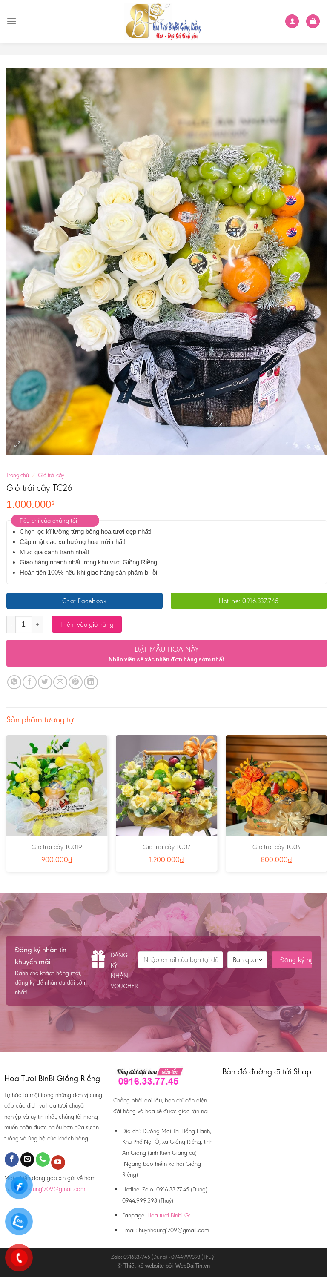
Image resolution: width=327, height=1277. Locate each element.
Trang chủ (17, 475)
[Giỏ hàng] (313, 21)
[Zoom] (17, 444)
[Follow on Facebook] (12, 1159)
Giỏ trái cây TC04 (276, 847)
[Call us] (43, 1159)
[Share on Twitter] (45, 682)
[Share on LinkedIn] (91, 682)
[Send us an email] (27, 1159)
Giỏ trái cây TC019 (57, 847)
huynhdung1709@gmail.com (50, 1189)
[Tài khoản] (292, 21)
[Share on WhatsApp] (14, 682)
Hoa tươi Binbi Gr (168, 1215)
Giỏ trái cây (51, 475)
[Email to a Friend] (60, 682)
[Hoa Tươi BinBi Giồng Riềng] (164, 21)
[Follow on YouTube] (58, 1162)
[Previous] (6, 806)
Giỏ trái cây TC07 (166, 847)
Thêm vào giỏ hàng (87, 624)
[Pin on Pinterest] (76, 682)
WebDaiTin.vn (192, 1266)
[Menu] (11, 21)
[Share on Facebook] (30, 682)
